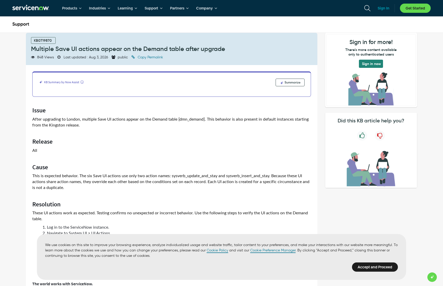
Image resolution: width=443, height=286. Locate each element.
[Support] (20, 24)
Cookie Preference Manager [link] (273, 250)
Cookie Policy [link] (217, 250)
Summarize (292, 82)
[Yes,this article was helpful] (362, 135)
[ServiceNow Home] (30, 8)
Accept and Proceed (375, 267)
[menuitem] (72, 8)
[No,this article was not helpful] (380, 135)
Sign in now (371, 63)
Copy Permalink (150, 57)
